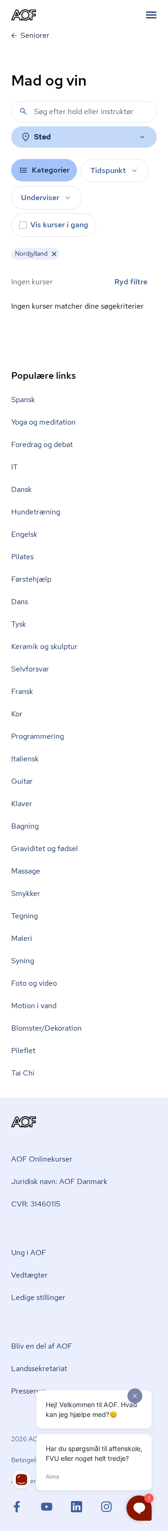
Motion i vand (33, 1006)
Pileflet (23, 1050)
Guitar (22, 781)
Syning (22, 961)
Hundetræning (35, 512)
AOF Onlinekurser (41, 1159)
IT (14, 467)
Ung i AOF (28, 1252)
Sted (42, 137)
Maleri (21, 938)
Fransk (22, 691)
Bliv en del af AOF (41, 1346)
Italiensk (25, 759)
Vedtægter (29, 1275)
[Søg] (23, 111)
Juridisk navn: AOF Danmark (59, 1181)
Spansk (23, 399)
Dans (19, 602)
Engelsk (24, 534)
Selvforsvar (30, 669)
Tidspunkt (108, 170)
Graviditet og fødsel (44, 848)
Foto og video (34, 983)
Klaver (21, 804)
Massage (25, 871)
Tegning (24, 916)
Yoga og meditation (43, 422)
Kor (16, 714)
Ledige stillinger (38, 1297)
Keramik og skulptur (44, 646)
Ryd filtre (130, 282)
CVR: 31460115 (35, 1204)
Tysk (18, 624)
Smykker (25, 893)
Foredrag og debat (42, 444)
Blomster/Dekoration (46, 1028)
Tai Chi (23, 1073)
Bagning (25, 826)
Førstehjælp (31, 579)
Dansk (21, 489)
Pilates (22, 557)
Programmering (37, 736)
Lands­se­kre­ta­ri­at (39, 1368)
